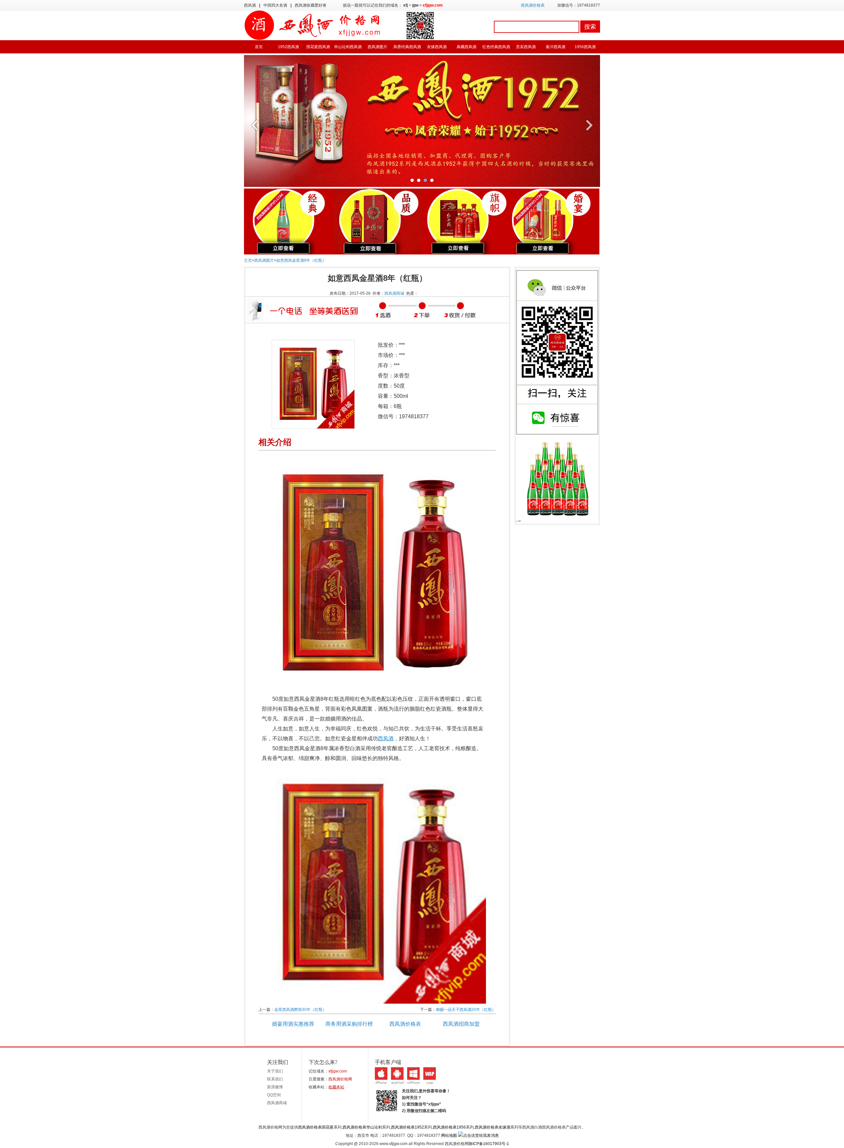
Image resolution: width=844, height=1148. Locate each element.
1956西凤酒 (585, 46)
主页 (248, 260)
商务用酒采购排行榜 (349, 1024)
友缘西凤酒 (437, 46)
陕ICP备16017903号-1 (488, 1143)
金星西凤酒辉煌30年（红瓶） (300, 1009)
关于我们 (275, 1071)
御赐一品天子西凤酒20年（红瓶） (466, 1009)
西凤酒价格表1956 (449, 1127)
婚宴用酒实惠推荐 (293, 1024)
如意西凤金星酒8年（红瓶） (301, 260)
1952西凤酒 (288, 46)
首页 (259, 46)
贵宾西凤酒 (526, 46)
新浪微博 (275, 1087)
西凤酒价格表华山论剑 (362, 1127)
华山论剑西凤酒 (348, 46)
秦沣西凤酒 (555, 46)
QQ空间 (274, 1095)
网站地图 (449, 1135)
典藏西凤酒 (466, 46)
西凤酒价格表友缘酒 (492, 1127)
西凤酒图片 (377, 46)
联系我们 (275, 1079)
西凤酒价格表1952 (407, 1127)
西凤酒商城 (394, 293)
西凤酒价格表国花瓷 (316, 1127)
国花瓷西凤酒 (318, 46)
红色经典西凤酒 (496, 46)
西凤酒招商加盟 (461, 1024)
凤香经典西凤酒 (407, 46)
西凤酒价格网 (340, 1079)
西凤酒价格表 (533, 5)
